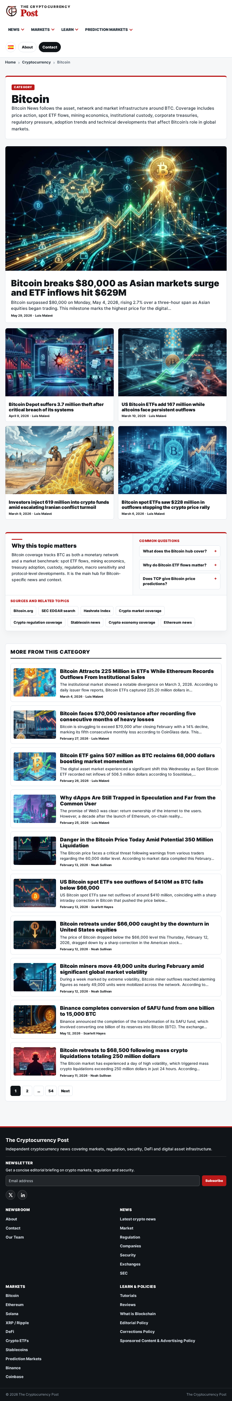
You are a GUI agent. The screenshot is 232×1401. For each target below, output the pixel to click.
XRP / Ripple (17, 1322)
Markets (40, 29)
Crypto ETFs (17, 1340)
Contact (49, 47)
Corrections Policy (137, 1331)
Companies (130, 1246)
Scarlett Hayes (102, 907)
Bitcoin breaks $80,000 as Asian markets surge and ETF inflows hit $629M (115, 288)
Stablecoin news (85, 622)
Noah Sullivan (101, 865)
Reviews (128, 1304)
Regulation (130, 1237)
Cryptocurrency (36, 62)
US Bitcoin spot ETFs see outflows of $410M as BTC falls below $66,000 (131, 885)
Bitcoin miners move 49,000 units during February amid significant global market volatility (132, 969)
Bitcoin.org (23, 611)
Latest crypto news (138, 1219)
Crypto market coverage (140, 611)
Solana (12, 1313)
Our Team (15, 1237)
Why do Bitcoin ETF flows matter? (175, 565)
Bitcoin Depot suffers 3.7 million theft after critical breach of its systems (56, 407)
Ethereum (14, 1304)
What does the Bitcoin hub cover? (175, 551)
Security (128, 1255)
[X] (10, 1195)
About (27, 47)
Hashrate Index (97, 611)
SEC (124, 1273)
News (14, 29)
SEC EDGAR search (58, 611)
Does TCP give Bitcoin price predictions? (169, 581)
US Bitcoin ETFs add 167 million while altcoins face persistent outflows (163, 407)
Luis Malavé (44, 316)
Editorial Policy (134, 1322)
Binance (13, 1368)
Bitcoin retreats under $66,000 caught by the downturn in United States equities (134, 927)
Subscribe (214, 1180)
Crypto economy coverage (132, 622)
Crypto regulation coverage (38, 622)
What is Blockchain (138, 1313)
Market (126, 1228)
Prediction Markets (106, 29)
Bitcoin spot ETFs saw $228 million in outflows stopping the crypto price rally (166, 505)
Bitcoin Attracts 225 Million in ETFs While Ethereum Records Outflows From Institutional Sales (137, 674)
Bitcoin (12, 1295)
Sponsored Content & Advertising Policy (157, 1340)
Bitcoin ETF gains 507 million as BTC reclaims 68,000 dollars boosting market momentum (137, 758)
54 (50, 1091)
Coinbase (14, 1376)
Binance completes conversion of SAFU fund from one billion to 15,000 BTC (137, 1011)
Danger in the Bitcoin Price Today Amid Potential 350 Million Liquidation (136, 842)
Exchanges (130, 1264)
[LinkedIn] (22, 1195)
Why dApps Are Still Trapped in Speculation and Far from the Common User (138, 801)
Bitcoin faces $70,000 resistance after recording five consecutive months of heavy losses (128, 716)
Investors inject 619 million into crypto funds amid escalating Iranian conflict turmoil (59, 505)
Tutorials (128, 1295)
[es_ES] (11, 47)
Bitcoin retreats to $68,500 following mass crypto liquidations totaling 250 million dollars (124, 1053)
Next (65, 1091)
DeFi (10, 1331)
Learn (67, 29)
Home (10, 62)
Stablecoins (17, 1349)
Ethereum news (178, 622)
